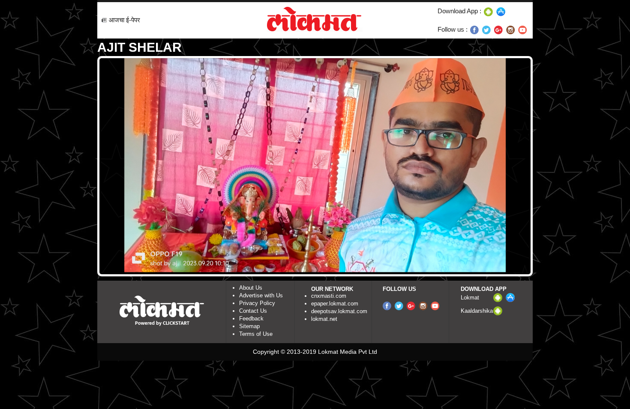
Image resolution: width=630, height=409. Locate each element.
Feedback (251, 318)
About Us (250, 287)
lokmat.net (324, 319)
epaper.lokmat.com (334, 303)
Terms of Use (256, 334)
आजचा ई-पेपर (124, 20)
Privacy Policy (257, 303)
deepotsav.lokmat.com (339, 311)
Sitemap (249, 326)
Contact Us (253, 311)
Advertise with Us (261, 295)
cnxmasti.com (328, 296)
